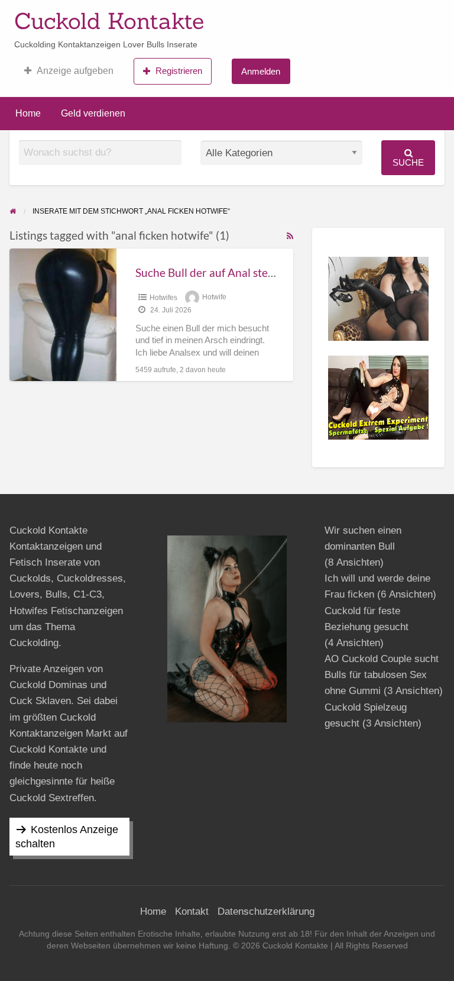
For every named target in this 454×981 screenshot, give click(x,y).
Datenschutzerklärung (266, 911)
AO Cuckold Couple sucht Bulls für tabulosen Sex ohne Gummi (382, 674)
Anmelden (260, 71)
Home (28, 113)
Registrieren (178, 71)
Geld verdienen (93, 113)
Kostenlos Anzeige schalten (66, 837)
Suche (408, 162)
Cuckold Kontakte (109, 21)
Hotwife (214, 297)
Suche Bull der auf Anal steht (206, 272)
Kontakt (192, 911)
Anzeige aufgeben (75, 71)
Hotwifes (163, 297)
